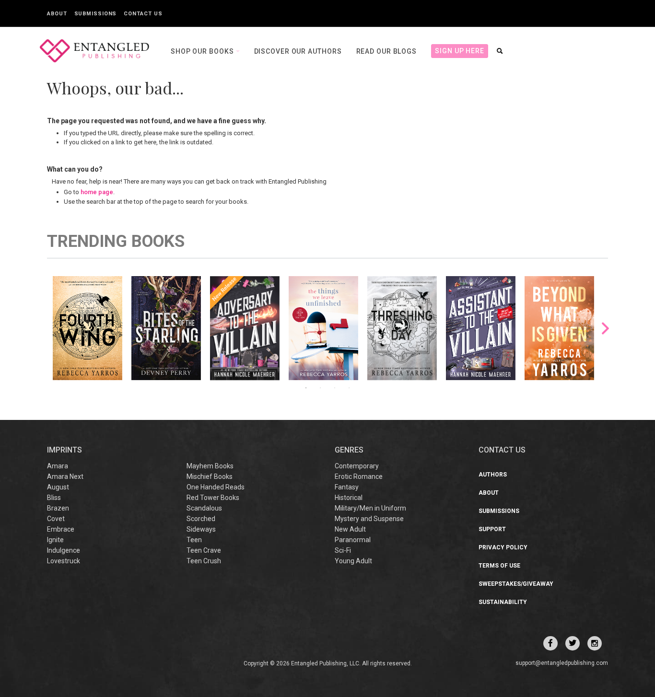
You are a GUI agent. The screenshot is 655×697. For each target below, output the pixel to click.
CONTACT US (502, 449)
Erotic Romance (359, 476)
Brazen (58, 508)
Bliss (54, 497)
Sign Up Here (459, 51)
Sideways (201, 529)
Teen (194, 540)
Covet (56, 519)
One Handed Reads (216, 487)
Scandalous (204, 508)
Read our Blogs (386, 51)
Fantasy (347, 487)
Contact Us (143, 14)
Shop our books (203, 51)
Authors (493, 474)
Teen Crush (204, 561)
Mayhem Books (210, 466)
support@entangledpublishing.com (561, 663)
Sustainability (503, 602)
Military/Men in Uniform (370, 508)
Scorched (201, 519)
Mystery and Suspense (369, 519)
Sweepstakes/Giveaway (516, 584)
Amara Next (65, 476)
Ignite (55, 540)
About (57, 14)
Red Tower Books (213, 497)
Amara (57, 466)
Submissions (95, 14)
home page (97, 192)
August (58, 487)
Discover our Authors (298, 51)
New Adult (350, 529)
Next (605, 328)
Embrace (60, 529)
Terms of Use (499, 565)
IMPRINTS (64, 449)
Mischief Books (210, 476)
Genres (349, 449)
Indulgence (63, 550)
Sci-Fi (343, 550)
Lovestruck (63, 561)
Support (492, 529)
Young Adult (353, 561)
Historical (349, 497)
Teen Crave (204, 550)
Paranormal (353, 540)
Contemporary (357, 466)
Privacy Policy (503, 547)
